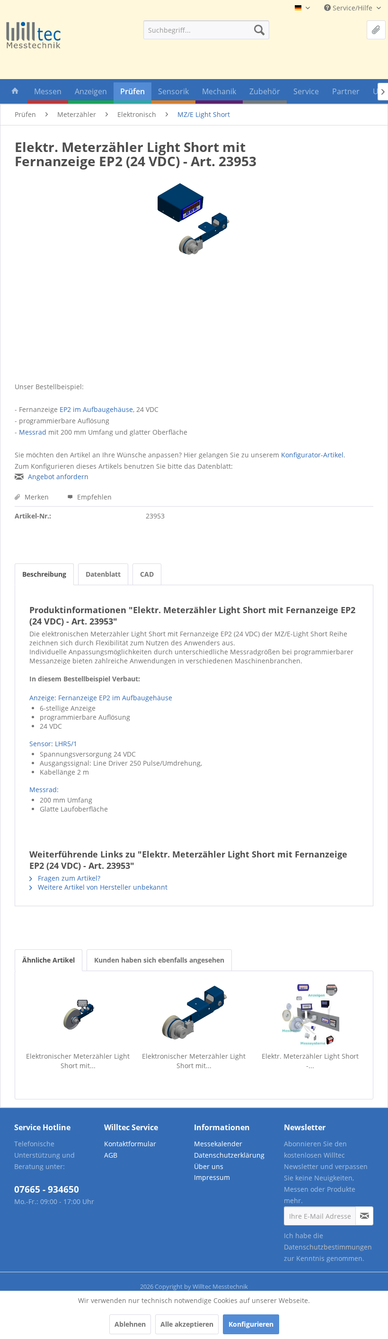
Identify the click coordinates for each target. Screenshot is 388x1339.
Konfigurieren (251, 1324)
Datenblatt (103, 574)
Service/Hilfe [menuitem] (352, 7)
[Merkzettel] (376, 29)
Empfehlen (93, 496)
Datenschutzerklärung (229, 1155)
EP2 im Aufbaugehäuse (96, 409)
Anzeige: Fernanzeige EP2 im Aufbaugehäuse (100, 697)
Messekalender (218, 1143)
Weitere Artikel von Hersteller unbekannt (102, 887)
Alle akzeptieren (186, 1324)
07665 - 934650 (46, 1189)
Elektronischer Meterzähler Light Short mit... (78, 1061)
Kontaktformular (130, 1143)
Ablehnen (130, 1324)
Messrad (32, 432)
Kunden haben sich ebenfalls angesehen (159, 959)
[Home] (15, 93)
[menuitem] (206, 29)
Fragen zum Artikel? (68, 878)
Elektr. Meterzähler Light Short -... (310, 1061)
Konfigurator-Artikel (312, 454)
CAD (147, 574)
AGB (110, 1155)
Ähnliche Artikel (48, 959)
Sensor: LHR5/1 (53, 743)
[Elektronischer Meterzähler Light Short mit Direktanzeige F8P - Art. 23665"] (78, 1014)
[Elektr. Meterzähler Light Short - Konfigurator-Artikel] (310, 1014)
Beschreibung (44, 574)
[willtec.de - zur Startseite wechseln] (33, 35)
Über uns (208, 1166)
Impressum (212, 1177)
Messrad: (44, 789)
